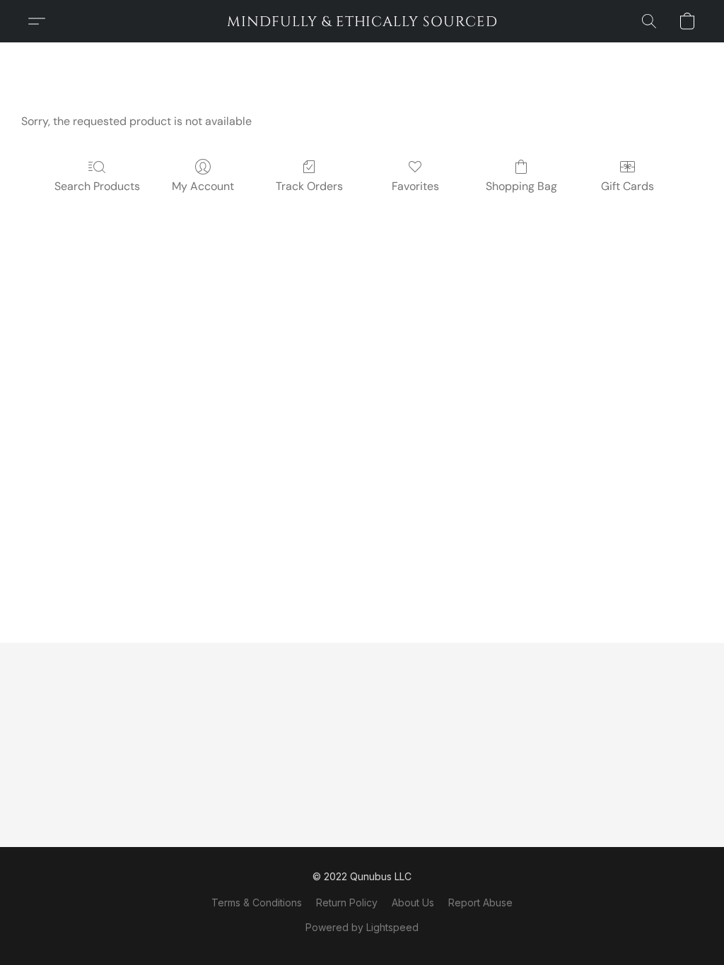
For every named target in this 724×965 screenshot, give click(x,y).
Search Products (97, 186)
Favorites (415, 186)
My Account (203, 186)
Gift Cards (627, 186)
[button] (362, 21)
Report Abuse (480, 902)
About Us (413, 902)
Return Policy (347, 902)
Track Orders (309, 186)
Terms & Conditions (256, 902)
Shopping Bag (521, 186)
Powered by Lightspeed (362, 927)
